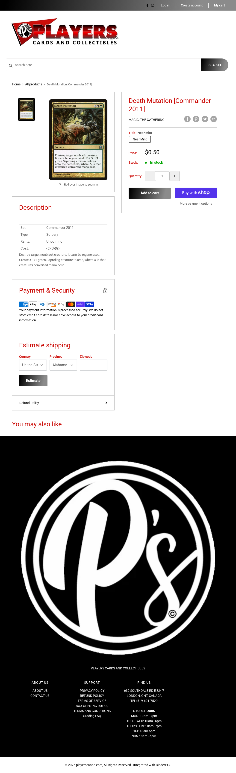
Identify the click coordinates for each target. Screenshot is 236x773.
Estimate (33, 380)
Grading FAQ (92, 716)
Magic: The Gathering (147, 120)
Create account (192, 5)
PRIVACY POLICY (92, 690)
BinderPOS (163, 765)
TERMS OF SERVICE (92, 701)
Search (215, 65)
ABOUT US (39, 690)
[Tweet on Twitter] (205, 119)
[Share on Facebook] (187, 119)
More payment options (196, 203)
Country (25, 356)
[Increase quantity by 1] (174, 176)
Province (56, 356)
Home (16, 84)
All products (33, 84)
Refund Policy (29, 403)
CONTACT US (39, 695)
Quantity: (135, 176)
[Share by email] (213, 119)
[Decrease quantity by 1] (150, 176)
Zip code (86, 356)
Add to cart (150, 193)
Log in (165, 5)
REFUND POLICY (92, 695)
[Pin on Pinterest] (196, 119)
